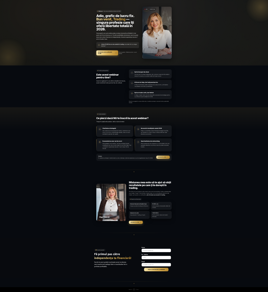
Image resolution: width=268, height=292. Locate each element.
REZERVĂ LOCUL (162, 157)
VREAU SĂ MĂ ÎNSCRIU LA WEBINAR (156, 269)
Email (143, 261)
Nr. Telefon (145, 254)
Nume (143, 247)
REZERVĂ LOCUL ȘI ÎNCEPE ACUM (105, 53)
